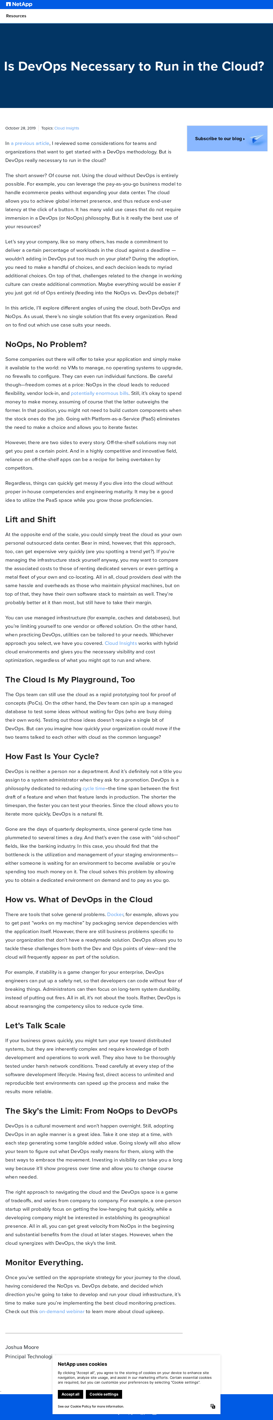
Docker (115, 914)
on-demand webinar (62, 1311)
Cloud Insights (66, 128)
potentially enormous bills (100, 393)
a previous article (30, 143)
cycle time (94, 788)
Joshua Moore (22, 1347)
